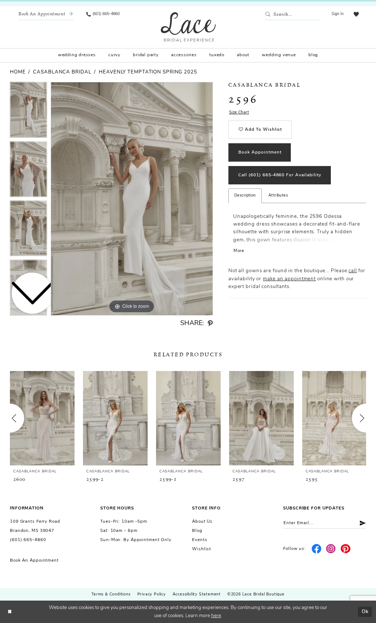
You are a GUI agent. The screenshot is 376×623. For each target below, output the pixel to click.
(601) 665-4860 (28, 540)
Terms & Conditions (110, 595)
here (216, 615)
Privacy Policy (151, 595)
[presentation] (42, 418)
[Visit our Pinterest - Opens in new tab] (345, 549)
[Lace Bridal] (188, 26)
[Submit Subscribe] (360, 523)
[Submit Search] (269, 15)
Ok (365, 611)
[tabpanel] (132, 198)
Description (245, 196)
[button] (338, 14)
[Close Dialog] (9, 611)
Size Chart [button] (239, 113)
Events (199, 540)
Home (18, 72)
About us (202, 521)
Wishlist (201, 549)
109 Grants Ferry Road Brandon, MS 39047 (35, 526)
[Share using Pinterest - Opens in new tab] (210, 324)
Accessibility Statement (197, 595)
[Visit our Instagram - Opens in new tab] (331, 549)
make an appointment (289, 279)
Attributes (278, 196)
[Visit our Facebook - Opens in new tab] (316, 549)
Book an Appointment (34, 560)
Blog (197, 531)
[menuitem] (45, 14)
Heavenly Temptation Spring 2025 (148, 72)
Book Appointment (260, 152)
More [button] (239, 251)
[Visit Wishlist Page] (356, 14)
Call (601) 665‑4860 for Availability (279, 175)
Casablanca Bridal (62, 72)
